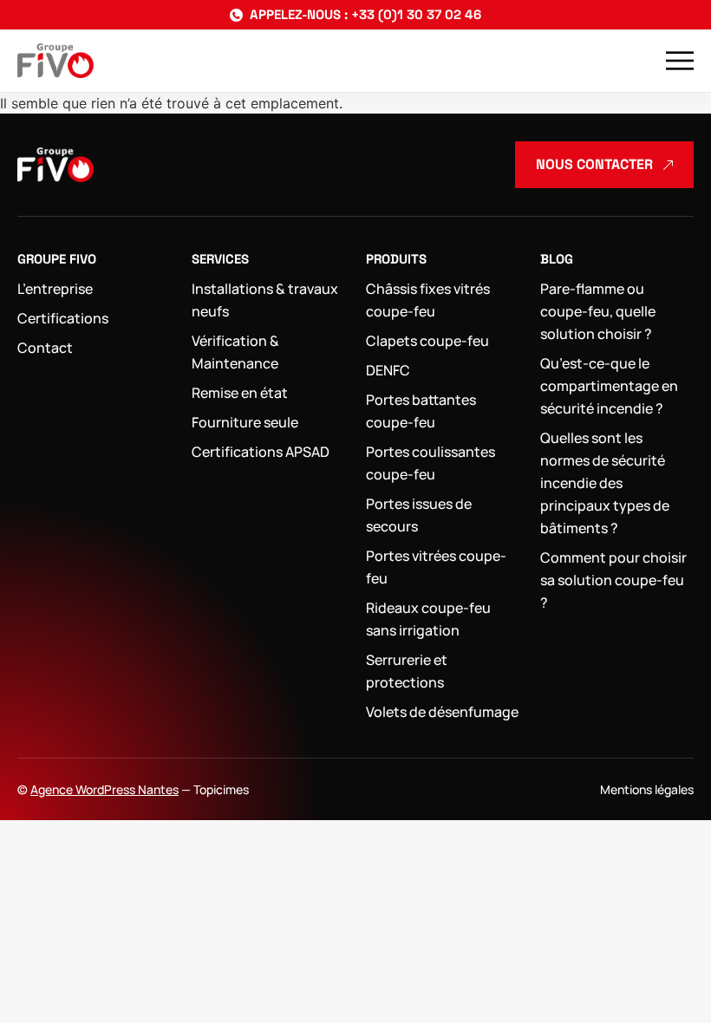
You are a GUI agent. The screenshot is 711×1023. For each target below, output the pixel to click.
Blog (556, 259)
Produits (396, 259)
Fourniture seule (245, 422)
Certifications (62, 318)
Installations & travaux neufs (265, 300)
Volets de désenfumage (442, 711)
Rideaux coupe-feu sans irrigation (428, 619)
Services (220, 259)
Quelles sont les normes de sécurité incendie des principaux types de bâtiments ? (604, 483)
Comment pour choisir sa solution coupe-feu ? (613, 580)
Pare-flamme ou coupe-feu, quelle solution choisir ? (598, 311)
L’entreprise (55, 288)
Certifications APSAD (260, 451)
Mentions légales (647, 789)
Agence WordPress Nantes (104, 789)
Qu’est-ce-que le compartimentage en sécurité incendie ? (609, 386)
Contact (45, 347)
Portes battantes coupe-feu (421, 411)
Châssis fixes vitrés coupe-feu (428, 300)
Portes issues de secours (419, 515)
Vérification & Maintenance (235, 352)
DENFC (388, 370)
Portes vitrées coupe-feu (436, 567)
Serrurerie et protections (406, 671)
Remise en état (240, 392)
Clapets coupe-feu (427, 340)
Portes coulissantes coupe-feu (430, 463)
